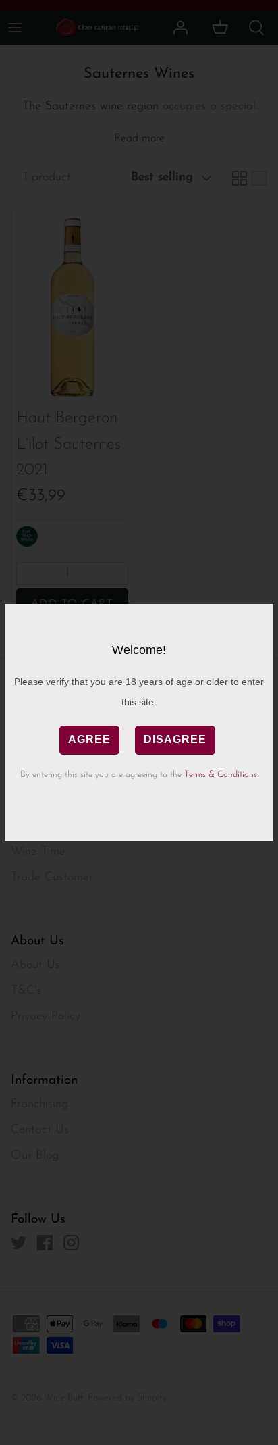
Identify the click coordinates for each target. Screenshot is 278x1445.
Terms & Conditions (220, 774)
